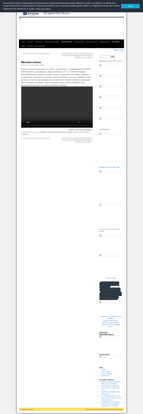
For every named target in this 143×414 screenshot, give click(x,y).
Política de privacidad (99, 409)
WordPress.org (105, 376)
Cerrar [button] (130, 6)
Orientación (39, 42)
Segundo (69, 132)
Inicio (23, 42)
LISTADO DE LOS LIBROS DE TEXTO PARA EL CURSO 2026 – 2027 (110, 388)
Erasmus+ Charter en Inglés (110, 320)
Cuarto (49, 132)
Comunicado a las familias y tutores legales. (35, 53)
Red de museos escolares (36, 46)
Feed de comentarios (106, 374)
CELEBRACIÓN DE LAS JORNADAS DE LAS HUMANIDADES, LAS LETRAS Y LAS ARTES (111, 404)
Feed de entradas (105, 371)
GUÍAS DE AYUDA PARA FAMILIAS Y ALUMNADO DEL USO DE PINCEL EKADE (110, 296)
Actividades (115, 42)
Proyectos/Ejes (104, 42)
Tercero (75, 132)
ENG (42, 65)
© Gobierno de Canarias (27, 409)
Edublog (116, 50)
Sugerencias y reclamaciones (114, 409)
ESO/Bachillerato (66, 42)
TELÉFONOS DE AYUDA (110, 290)
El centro (30, 42)
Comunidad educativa (52, 42)
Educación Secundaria (59, 132)
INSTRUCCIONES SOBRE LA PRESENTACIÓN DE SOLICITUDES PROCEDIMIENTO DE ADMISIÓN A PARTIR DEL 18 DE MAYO (77, 56)
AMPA (23, 46)
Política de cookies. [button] (43, 9)
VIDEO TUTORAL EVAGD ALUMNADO (109, 285)
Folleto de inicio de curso (109, 167)
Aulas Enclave (79, 42)
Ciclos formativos (91, 42)
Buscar (112, 56)
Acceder (121, 50)
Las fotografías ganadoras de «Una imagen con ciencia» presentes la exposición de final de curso (111, 398)
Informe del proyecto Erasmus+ (110, 322)
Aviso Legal (89, 409)
